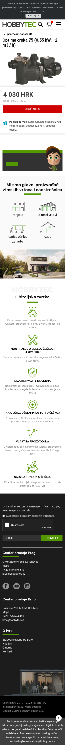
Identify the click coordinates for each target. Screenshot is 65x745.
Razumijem (33, 15)
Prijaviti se (52, 537)
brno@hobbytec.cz (13, 620)
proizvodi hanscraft (19, 34)
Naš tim (7, 643)
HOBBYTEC (39, 702)
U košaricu (32, 109)
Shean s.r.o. (37, 710)
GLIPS (16, 710)
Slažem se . (30, 515)
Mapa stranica (33, 706)
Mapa (5, 565)
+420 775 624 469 (13, 616)
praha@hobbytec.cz (13, 573)
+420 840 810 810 (13, 569)
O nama (7, 647)
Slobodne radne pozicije (17, 639)
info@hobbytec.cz (13, 706)
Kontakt (7, 651)
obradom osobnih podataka (37, 515)
